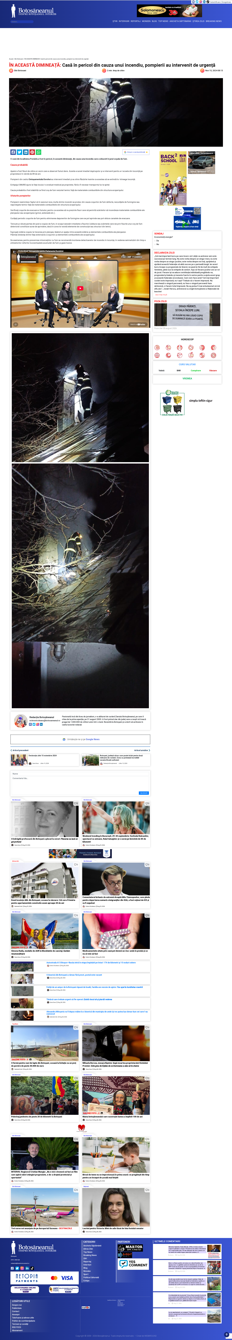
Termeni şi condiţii (20, 1324)
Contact (15, 1311)
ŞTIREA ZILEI (198, 21)
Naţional (86, 1186)
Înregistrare (226, 2)
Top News (15, 1024)
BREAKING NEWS (214, 21)
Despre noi (17, 1305)
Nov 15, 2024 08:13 (214, 70)
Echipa (86, 1281)
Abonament (17, 1330)
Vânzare (213, 370)
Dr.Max (119, 1301)
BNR (179, 370)
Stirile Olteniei (120, 1305)
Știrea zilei (15, 861)
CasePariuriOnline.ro (111, 1300)
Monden (87, 1271)
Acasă (11, 59)
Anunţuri (16, 1314)
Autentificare (215, 2)
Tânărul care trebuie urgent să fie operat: (79, 999)
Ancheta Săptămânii (92, 1246)
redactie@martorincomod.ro (20, 1263)
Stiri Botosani (18, 59)
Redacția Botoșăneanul (41, 717)
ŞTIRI (115, 21)
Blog (85, 1268)
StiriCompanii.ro (121, 1304)
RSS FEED (16, 1327)
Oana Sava (35, 763)
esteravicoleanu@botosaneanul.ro (44, 720)
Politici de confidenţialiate (23, 1321)
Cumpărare (196, 370)
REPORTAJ (136, 21)
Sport (85, 1274)
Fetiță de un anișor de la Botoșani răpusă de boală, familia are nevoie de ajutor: (94, 987)
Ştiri (85, 1258)
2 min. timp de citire (115, 70)
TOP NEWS (163, 21)
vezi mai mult (161, 295)
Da (157, 241)
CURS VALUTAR (187, 364)
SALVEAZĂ (143, 793)
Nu (157, 244)
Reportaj (87, 1261)
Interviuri (87, 1265)
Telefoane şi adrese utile (23, 1318)
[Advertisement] (116, 41)
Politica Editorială (91, 1277)
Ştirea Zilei (88, 1249)
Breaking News (90, 1255)
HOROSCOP (187, 339)
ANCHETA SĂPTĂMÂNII (180, 21)
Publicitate (17, 1308)
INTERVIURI (124, 21)
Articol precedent (20, 750)
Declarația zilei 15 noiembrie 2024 (43, 755)
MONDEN (146, 21)
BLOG (154, 21)
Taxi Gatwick (120, 1302)
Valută (161, 370)
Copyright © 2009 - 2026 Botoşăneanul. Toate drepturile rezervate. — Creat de (116, 1336)
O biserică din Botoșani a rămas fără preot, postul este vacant (74, 975)
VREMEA (187, 378)
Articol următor (141, 750)
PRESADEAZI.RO (121, 1300)
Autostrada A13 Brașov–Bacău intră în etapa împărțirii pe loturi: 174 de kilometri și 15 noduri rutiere (91, 962)
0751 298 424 (15, 1260)
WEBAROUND (150, 1336)
